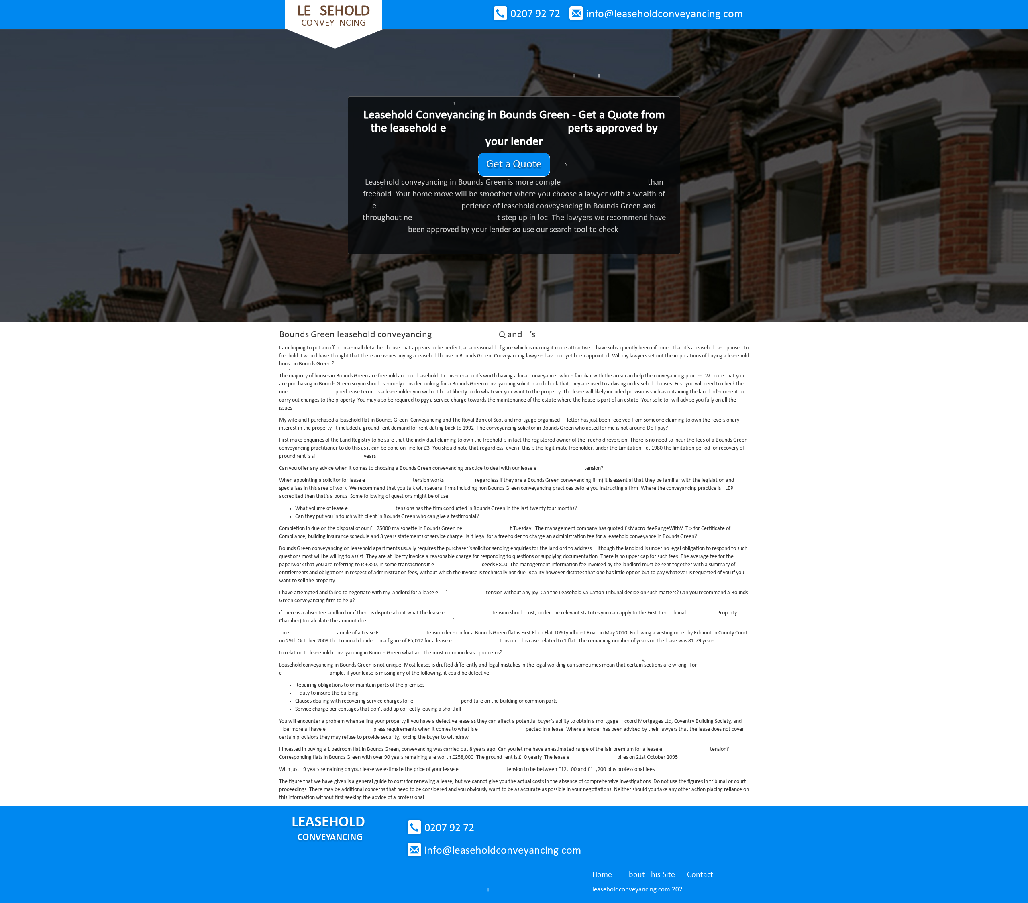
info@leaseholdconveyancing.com (664, 14)
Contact (700, 875)
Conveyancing (333, 16)
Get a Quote (514, 164)
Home (602, 875)
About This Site (649, 875)
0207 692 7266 (535, 14)
